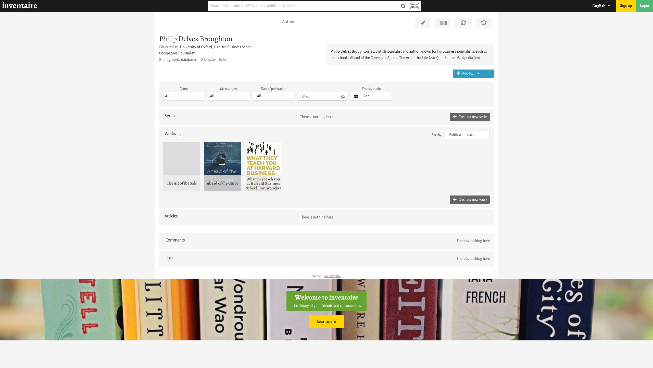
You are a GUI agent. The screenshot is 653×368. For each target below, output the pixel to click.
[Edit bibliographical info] (423, 23)
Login (644, 5)
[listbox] (183, 96)
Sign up (626, 5)
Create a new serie (472, 116)
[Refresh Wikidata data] (463, 23)
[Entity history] (484, 23)
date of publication (273, 89)
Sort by (436, 135)
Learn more (326, 321)
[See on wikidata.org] (443, 23)
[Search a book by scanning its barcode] (414, 6)
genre (184, 89)
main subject (228, 89)
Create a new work (472, 199)
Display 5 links (215, 59)
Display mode (371, 89)
